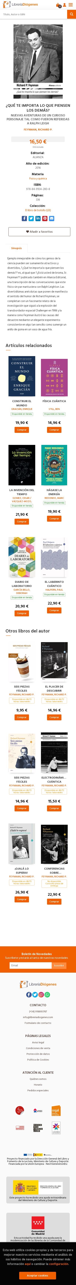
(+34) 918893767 (38, 1011)
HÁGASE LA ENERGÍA (54, 491)
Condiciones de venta (38, 1048)
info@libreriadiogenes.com (38, 1017)
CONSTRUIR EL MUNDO (21, 403)
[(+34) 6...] (47, 994)
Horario (38, 1085)
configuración (58, 1263)
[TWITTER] (35, 994)
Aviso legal (38, 1042)
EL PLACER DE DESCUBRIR (54, 688)
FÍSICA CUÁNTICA (54, 401)
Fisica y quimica (38, 178)
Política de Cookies (38, 1060)
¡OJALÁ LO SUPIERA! (22, 870)
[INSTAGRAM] (41, 994)
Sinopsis (16, 248)
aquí (28, 1263)
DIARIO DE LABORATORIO (22, 583)
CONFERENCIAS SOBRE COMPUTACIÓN (54, 870)
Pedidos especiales (38, 1090)
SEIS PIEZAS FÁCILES (22, 688)
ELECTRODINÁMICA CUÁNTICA (54, 779)
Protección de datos (38, 1054)
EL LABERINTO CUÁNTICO (54, 583)
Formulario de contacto (38, 1023)
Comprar (22, 430)
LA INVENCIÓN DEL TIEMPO (21, 491)
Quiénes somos (38, 1079)
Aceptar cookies (37, 1275)
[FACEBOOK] (29, 994)
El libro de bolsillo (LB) (38, 210)
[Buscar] (71, 14)
